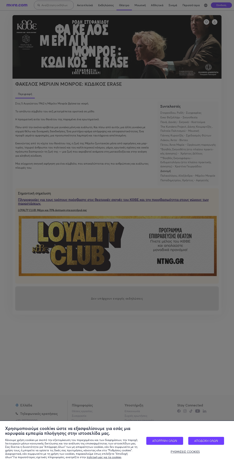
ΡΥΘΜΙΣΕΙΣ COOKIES (185, 452)
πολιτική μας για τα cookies (104, 457)
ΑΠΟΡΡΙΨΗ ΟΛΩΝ (164, 441)
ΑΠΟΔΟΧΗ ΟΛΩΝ (206, 441)
